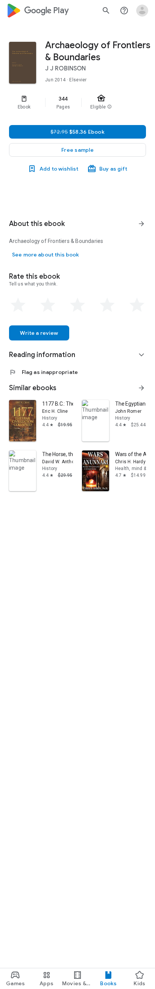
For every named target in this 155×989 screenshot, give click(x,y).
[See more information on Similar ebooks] (141, 388)
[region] (77, 102)
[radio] (18, 305)
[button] (77, 150)
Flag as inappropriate (43, 372)
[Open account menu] (142, 11)
